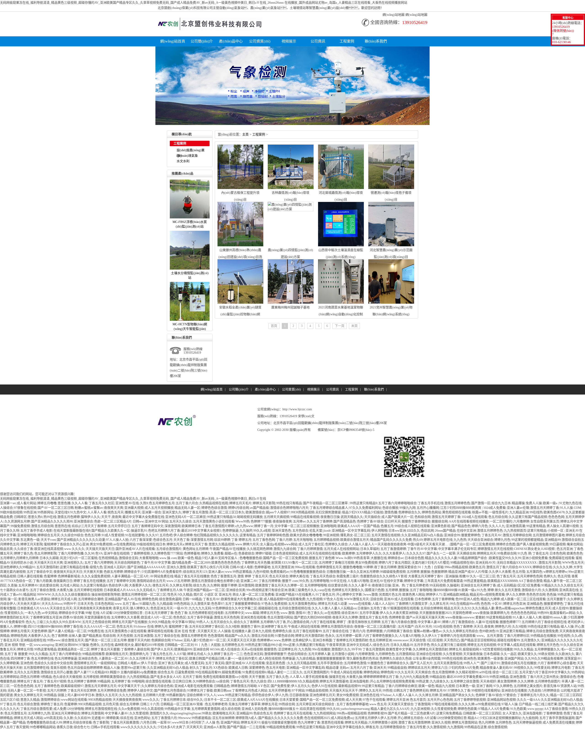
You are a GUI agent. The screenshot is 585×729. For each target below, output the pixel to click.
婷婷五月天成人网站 (28, 718)
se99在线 (485, 672)
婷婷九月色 (502, 539)
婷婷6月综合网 (238, 507)
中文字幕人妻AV (429, 622)
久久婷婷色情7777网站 (167, 553)
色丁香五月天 (506, 576)
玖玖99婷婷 (222, 539)
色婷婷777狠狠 (261, 521)
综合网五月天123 (195, 571)
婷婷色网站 (372, 672)
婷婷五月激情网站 (464, 722)
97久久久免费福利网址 (365, 507)
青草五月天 (121, 608)
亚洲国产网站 (514, 658)
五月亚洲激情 (143, 635)
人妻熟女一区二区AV (113, 658)
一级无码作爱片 (246, 658)
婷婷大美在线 (299, 576)
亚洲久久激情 (176, 567)
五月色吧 (166, 535)
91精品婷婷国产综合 (473, 558)
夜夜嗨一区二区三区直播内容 (375, 626)
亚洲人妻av (216, 571)
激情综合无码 (128, 558)
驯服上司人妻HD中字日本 (76, 695)
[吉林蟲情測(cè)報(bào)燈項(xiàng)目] (291, 188)
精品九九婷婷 (490, 599)
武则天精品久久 (352, 517)
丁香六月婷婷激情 (310, 549)
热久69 (418, 539)
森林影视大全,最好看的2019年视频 (139, 645)
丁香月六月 (357, 631)
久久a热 (576, 635)
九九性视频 (314, 599)
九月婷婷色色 (385, 654)
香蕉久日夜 (65, 727)
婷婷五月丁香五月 (30, 681)
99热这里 (422, 681)
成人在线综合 (230, 649)
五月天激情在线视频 (385, 535)
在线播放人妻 (241, 631)
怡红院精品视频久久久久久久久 (216, 535)
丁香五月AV (211, 599)
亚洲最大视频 (134, 507)
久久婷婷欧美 (9, 663)
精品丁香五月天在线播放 (192, 576)
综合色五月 (381, 645)
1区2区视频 (435, 640)
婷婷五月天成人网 (64, 599)
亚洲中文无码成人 (359, 645)
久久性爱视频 (452, 654)
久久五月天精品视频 (301, 663)
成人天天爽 (354, 699)
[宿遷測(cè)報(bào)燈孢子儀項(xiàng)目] (391, 188)
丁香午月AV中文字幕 (422, 549)
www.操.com (168, 558)
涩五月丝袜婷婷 (223, 718)
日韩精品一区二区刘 (179, 645)
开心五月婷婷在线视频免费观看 (392, 681)
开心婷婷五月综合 (410, 718)
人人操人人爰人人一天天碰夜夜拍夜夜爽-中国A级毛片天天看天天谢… (399, 544)
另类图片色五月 (390, 594)
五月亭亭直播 (369, 613)
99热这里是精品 (475, 581)
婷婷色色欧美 (467, 708)
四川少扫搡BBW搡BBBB (45, 626)
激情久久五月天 (107, 695)
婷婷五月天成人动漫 (333, 603)
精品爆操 (518, 503)
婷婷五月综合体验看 (77, 722)
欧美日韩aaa (222, 690)
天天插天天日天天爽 (48, 562)
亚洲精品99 (553, 539)
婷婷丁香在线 (73, 626)
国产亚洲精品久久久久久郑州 (52, 521)
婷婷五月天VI (250, 722)
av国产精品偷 (259, 507)
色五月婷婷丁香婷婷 (81, 681)
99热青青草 (362, 558)
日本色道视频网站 (285, 553)
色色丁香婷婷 (463, 626)
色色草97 (217, 603)
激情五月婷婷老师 (194, 635)
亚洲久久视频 (441, 722)
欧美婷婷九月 (500, 613)
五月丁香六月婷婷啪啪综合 (397, 503)
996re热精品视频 (456, 567)
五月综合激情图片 (169, 549)
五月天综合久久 (221, 622)
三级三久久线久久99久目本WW (59, 622)
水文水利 (183, 161)
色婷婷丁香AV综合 (370, 521)
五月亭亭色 (422, 645)
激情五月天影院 (550, 562)
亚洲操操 (451, 576)
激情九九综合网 (285, 549)
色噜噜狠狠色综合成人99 (44, 722)
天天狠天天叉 (207, 631)
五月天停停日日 (119, 526)
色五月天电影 (275, 667)
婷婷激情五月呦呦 (244, 686)
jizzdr (327, 530)
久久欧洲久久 (564, 654)
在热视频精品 (108, 558)
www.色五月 (378, 704)
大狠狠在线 (379, 558)
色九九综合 (258, 681)
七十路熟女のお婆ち (14, 590)
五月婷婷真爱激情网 (205, 708)
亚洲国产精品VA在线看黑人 (295, 594)
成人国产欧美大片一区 (397, 517)
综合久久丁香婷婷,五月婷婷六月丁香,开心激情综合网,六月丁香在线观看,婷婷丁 (290, 622)
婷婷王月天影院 (31, 544)
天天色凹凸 (452, 640)
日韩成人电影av (129, 663)
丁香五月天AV (491, 535)
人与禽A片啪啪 (358, 581)
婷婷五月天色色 (548, 645)
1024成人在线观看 (474, 517)
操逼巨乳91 (139, 530)
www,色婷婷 (282, 640)
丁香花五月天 (9, 640)
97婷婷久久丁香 (459, 690)
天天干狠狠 (257, 677)
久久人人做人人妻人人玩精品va (334, 608)
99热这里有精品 (45, 649)
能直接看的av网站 (562, 613)
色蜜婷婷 (50, 576)
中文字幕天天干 (129, 686)
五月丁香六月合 (187, 503)
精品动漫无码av (337, 667)
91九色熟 (524, 553)
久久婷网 (213, 585)
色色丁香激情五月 (223, 576)
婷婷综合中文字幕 (71, 613)
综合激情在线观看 (158, 681)
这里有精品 (248, 535)
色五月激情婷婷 (443, 672)
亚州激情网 (246, 585)
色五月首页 (418, 699)
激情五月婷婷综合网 (517, 535)
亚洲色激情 (518, 677)
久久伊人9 (429, 635)
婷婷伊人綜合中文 (140, 690)
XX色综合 (220, 667)
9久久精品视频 (308, 681)
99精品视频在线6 (462, 562)
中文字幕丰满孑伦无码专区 (457, 549)
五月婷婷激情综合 (392, 727)
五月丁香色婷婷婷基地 (352, 704)
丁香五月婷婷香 (269, 581)
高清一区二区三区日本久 (227, 512)
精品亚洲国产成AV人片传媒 (468, 571)
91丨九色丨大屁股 (207, 645)
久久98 (89, 553)
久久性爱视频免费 (444, 708)
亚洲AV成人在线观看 (399, 599)
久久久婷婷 (526, 681)
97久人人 (210, 695)
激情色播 (390, 512)
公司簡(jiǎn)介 (202, 41)
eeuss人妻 (559, 617)
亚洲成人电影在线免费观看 (193, 686)
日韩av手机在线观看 (105, 727)
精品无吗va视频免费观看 (487, 594)
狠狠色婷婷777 (510, 622)
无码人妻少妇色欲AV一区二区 (204, 640)
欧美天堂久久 (527, 654)
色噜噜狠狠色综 (250, 558)
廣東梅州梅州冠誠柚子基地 (290, 307)
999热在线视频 (452, 658)
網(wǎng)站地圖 (393, 14)
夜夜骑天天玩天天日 (67, 571)
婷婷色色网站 (431, 512)
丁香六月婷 (284, 539)
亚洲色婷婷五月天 (322, 695)
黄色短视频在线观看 (456, 512)
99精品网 (103, 681)
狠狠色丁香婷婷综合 (416, 521)
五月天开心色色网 (440, 699)
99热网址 (578, 672)
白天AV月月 (423, 626)
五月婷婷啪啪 (319, 581)
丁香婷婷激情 (552, 713)
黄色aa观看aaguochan (509, 608)
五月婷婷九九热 (39, 713)
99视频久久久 (523, 667)
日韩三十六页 (149, 704)
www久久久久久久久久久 (138, 727)
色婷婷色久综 (282, 631)
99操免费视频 (20, 526)
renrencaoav (400, 640)
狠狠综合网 (440, 521)
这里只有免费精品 (449, 713)
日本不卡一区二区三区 (220, 699)
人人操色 (212, 722)
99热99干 (70, 603)
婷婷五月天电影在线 (438, 539)
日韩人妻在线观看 (30, 576)
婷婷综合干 (132, 571)
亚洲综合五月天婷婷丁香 (478, 585)
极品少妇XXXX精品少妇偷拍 (362, 512)
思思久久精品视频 (221, 544)
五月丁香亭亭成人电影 (36, 530)
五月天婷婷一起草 (349, 635)
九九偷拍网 (530, 718)
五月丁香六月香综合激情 (399, 622)
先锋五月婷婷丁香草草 (245, 704)
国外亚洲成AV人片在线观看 (135, 549)
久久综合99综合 (72, 535)
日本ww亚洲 (397, 530)
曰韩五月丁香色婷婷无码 (411, 690)
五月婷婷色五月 (232, 645)
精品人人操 (112, 667)
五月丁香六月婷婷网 (98, 562)
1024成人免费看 (494, 507)
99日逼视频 (558, 544)
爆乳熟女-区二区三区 (355, 535)
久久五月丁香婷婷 (319, 521)
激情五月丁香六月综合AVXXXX (509, 567)
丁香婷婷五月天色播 (255, 562)
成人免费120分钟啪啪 (68, 708)
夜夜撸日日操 (330, 517)
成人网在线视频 (270, 658)
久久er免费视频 (129, 708)
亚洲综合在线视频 (429, 654)
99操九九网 (407, 507)
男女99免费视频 (101, 544)
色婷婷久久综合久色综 (396, 658)
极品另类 (6, 549)
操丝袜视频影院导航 (105, 594)
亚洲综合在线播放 (514, 690)
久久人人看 (80, 503)
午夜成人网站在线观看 (304, 626)
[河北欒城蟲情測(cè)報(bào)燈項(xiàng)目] (341, 188)
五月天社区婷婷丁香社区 (206, 626)
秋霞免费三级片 (348, 576)
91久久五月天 (404, 672)
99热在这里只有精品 (310, 727)
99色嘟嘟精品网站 (43, 727)
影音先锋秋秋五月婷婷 (364, 622)
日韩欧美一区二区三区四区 (482, 713)
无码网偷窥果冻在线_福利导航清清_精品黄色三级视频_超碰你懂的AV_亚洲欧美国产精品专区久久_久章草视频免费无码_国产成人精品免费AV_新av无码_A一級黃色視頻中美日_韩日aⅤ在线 (133, 498)
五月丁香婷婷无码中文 (147, 526)
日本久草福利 (369, 549)
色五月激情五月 (15, 713)
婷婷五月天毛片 (240, 503)
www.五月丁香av (126, 603)
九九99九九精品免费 (414, 677)
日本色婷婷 (423, 599)
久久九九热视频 (130, 695)
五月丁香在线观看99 (307, 631)
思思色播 (64, 503)
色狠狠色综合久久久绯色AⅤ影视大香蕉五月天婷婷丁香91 (402, 576)
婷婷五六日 (439, 667)
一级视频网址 (107, 663)
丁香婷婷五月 (241, 539)
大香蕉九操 (65, 590)
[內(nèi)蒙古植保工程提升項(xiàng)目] (240, 188)
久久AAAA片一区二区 (99, 626)
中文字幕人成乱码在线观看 (516, 645)
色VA (99, 553)
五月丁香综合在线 (335, 631)
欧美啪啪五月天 (117, 654)
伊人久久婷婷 (515, 594)
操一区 (12, 599)
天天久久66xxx (52, 603)
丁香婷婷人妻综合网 (135, 649)
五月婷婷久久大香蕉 (125, 617)
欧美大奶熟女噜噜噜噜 (306, 535)
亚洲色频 (26, 663)
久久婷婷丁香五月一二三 (225, 654)
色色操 (551, 594)
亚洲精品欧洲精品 (456, 594)
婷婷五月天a (175, 544)
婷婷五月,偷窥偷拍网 (464, 649)
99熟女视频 (546, 654)
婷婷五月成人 (196, 654)
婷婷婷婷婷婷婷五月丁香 (381, 677)
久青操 (12, 585)
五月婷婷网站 (9, 677)
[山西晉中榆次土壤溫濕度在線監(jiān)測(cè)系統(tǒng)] (341, 245)
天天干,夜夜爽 (111, 517)
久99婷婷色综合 (204, 681)
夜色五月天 (160, 585)
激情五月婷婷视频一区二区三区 (143, 594)
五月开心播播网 (428, 507)
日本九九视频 (261, 631)
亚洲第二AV (248, 581)
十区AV (497, 603)
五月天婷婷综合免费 (111, 690)
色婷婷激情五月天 (329, 567)
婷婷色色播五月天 (538, 608)
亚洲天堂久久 (171, 512)
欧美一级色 (186, 558)
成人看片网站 (26, 503)
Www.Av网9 (344, 558)
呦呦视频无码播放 (250, 517)
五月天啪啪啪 (302, 539)
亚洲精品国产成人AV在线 (123, 599)
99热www (53, 640)
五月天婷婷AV (28, 585)
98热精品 (50, 695)
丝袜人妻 (75, 635)
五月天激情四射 (47, 567)
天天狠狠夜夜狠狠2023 (435, 613)
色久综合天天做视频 (67, 677)
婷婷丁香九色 (23, 553)
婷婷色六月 (503, 626)
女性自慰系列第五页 (544, 521)
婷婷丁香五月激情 (195, 512)
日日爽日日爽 (181, 681)
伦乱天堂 (315, 530)
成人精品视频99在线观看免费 (284, 599)
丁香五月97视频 (55, 681)
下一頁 (339, 326)
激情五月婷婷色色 (457, 503)
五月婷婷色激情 (355, 663)
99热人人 (202, 622)
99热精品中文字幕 (177, 708)
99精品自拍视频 (317, 690)
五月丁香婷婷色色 (47, 686)
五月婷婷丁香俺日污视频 (336, 562)
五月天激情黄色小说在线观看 (213, 521)
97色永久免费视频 (274, 603)
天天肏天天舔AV (28, 603)
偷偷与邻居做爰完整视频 (279, 722)
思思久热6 (35, 517)
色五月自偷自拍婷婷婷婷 (85, 667)
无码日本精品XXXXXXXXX (517, 562)
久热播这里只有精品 (310, 645)
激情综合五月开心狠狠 (57, 672)
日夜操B (363, 608)
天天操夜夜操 (472, 654)
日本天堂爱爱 (289, 699)
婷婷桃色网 (19, 635)
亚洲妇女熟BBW (66, 645)
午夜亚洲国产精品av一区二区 (204, 590)
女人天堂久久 (512, 713)
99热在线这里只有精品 (544, 626)
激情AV (301, 613)
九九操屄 (245, 530)
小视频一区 (556, 530)
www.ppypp (535, 708)
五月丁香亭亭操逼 (200, 617)
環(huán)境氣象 (187, 155)
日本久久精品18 (401, 645)
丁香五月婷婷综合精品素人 (329, 507)
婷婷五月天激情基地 (334, 681)
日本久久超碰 (49, 558)
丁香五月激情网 (373, 649)
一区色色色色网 (22, 686)
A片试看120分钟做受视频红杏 (122, 613)
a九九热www (244, 526)
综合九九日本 (501, 503)
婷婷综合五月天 (48, 535)
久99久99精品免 (159, 622)
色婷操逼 (288, 658)
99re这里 (289, 645)
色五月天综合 (278, 576)
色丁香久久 (315, 613)
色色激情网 (216, 635)
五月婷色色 (504, 722)
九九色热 (460, 539)
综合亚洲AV (349, 613)
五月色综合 (300, 530)
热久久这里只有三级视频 (448, 645)
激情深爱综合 (407, 567)
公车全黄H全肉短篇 (427, 658)
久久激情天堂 (200, 603)
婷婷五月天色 (269, 613)
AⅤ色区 (264, 686)
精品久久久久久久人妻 (441, 558)
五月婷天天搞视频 (276, 517)
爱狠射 (480, 617)
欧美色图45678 (554, 512)
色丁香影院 (101, 722)
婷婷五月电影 (561, 667)
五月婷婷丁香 (120, 681)
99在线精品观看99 (208, 672)
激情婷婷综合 (50, 699)
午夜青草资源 (335, 645)
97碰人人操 (510, 704)
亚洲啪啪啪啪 (26, 535)
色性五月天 (125, 626)
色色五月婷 (93, 535)
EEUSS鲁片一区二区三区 (300, 562)
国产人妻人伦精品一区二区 (67, 631)
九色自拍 (534, 690)
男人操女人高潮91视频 (563, 526)
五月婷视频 (91, 677)
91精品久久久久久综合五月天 (562, 585)
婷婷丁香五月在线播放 (90, 581)
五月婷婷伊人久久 (369, 553)
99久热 (304, 581)
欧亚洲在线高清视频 (48, 549)
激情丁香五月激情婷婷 (414, 722)
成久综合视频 (230, 708)
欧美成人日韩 (238, 667)
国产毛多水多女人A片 (165, 677)
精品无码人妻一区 (187, 507)
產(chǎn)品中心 (231, 41)
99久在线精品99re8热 (465, 603)
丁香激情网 (423, 704)
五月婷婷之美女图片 (528, 686)
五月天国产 (406, 626)
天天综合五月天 (61, 608)
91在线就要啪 (134, 535)
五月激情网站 (405, 654)
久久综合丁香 (23, 549)
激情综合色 (568, 677)
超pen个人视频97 (278, 512)
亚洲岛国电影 (359, 681)
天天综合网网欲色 (127, 562)
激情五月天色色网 (226, 617)
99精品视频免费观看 (280, 727)
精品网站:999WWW (37, 594)
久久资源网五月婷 (17, 521)
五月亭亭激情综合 (330, 663)
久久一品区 (509, 654)
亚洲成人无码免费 (254, 708)
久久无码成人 (146, 590)
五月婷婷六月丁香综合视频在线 (544, 622)
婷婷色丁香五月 (52, 704)
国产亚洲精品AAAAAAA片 (146, 567)
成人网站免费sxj (342, 718)
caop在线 (324, 590)
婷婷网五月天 (486, 553)
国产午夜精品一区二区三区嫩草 (326, 503)
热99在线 (49, 517)
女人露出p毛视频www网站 (278, 544)
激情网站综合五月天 (151, 581)
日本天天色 (85, 603)
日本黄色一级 (465, 686)
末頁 (354, 326)
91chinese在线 (144, 626)
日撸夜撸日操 (336, 571)
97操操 (84, 645)
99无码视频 (438, 585)
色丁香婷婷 (59, 635)
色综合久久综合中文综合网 (53, 663)
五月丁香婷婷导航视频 (470, 699)
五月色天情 (111, 704)
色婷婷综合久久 (409, 512)
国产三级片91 (490, 663)
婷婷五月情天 (20, 631)
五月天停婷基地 (279, 690)
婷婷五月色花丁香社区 (172, 658)
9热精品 (46, 677)
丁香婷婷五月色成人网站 (249, 690)
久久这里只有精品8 (93, 585)
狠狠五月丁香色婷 (322, 558)
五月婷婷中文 (234, 613)
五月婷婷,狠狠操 (418, 571)
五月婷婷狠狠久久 (547, 649)
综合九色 (199, 585)
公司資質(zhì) (259, 41)
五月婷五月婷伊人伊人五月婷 (375, 718)
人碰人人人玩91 (383, 603)
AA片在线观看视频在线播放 (469, 521)
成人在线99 (560, 608)
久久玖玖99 (82, 718)
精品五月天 (452, 608)
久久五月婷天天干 (142, 658)
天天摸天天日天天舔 (241, 640)
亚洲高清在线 (568, 590)
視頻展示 (289, 41)
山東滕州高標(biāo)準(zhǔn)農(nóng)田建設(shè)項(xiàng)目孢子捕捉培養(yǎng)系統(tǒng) (240, 256)
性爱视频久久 (14, 613)
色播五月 (387, 526)
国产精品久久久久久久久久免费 (280, 718)
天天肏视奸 (488, 681)
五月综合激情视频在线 (295, 608)
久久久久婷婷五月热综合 (460, 631)
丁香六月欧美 (42, 581)
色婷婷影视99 (377, 713)
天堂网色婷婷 (462, 613)
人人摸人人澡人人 (405, 695)
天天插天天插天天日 (100, 549)
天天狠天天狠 (93, 571)
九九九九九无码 (200, 608)
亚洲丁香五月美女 (171, 663)
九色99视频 (261, 571)
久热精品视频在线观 (213, 503)
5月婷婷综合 (551, 690)
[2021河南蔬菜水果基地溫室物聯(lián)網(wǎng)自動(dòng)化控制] (341, 303)
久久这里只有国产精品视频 (528, 517)
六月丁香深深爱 (141, 539)
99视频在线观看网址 (485, 690)
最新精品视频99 (349, 686)
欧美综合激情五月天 (354, 539)
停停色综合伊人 (263, 695)
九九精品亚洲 (519, 512)
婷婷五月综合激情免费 (542, 631)
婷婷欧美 (112, 718)
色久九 (30, 622)
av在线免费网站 (124, 544)
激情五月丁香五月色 (373, 617)
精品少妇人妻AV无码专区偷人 (216, 558)
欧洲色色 (470, 658)
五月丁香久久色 (277, 677)
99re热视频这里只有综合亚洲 (266, 590)
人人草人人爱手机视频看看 (309, 677)
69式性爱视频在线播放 (496, 649)
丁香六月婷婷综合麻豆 (401, 686)
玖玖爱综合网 (49, 585)
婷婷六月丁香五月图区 (395, 562)
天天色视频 (125, 635)
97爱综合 (509, 695)
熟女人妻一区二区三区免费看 (253, 594)
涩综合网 (376, 599)
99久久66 (333, 708)
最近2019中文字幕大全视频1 (201, 530)
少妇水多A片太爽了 (171, 727)
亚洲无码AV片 (486, 562)
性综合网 (109, 635)
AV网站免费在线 (161, 576)
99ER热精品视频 (302, 512)
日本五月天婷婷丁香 (159, 613)
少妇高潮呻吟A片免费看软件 (161, 571)
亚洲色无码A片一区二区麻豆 (185, 517)
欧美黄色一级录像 (490, 658)
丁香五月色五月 (161, 654)
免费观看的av (279, 571)
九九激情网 (455, 727)
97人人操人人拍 (117, 539)
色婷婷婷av (265, 640)
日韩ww (138, 521)
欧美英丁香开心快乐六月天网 (208, 567)
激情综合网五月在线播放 (518, 663)
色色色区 (179, 617)
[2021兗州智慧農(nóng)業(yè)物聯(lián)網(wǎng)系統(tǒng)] (391, 303)
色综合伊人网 (118, 585)
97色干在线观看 (374, 699)
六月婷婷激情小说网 (382, 722)
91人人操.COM (570, 507)
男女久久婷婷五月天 (28, 695)
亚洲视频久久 (73, 562)
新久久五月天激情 (508, 590)
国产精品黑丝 (92, 635)
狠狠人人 (6, 626)
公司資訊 (318, 41)
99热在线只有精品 (289, 503)
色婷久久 (550, 576)
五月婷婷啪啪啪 (315, 585)
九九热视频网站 (324, 713)
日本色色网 (558, 553)
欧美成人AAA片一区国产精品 (359, 526)
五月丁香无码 (214, 663)
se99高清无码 (53, 718)
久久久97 (152, 535)
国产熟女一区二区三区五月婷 (106, 640)
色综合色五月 (162, 539)
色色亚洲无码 (253, 654)
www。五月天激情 (490, 635)
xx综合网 (222, 681)
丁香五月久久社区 (101, 503)
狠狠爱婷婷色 (470, 535)
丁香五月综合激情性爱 (36, 708)
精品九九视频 (445, 686)
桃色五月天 (116, 512)
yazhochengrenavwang (355, 708)
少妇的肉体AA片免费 (464, 667)
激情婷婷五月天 (85, 663)
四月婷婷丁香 (20, 658)
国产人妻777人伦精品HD (91, 672)
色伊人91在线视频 (324, 686)
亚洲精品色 (535, 603)
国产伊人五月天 (162, 649)
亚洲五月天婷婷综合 (65, 713)
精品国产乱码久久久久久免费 (391, 539)
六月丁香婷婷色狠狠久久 (380, 635)
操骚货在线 (337, 677)
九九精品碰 (165, 603)
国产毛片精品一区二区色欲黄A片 (411, 713)
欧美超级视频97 (72, 686)
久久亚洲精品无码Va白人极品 (422, 535)
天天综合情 (417, 640)
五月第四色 (534, 571)
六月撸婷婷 (521, 521)
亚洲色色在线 (369, 695)
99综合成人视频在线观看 (412, 526)
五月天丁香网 (192, 677)
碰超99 (547, 617)
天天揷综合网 (466, 553)
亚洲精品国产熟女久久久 (456, 695)
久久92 (466, 608)
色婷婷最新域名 (69, 576)
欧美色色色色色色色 (225, 562)
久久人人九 (497, 526)
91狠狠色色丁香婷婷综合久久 (388, 663)
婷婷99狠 (20, 626)
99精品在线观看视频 (304, 517)
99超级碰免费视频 (393, 571)
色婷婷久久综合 (336, 544)
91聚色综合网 (284, 635)
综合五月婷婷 (129, 704)
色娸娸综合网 (160, 640)
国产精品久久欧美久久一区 (110, 530)
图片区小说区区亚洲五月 (212, 594)
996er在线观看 (305, 567)
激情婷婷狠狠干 (275, 654)
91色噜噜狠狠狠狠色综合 (307, 571)
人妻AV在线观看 (487, 622)
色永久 (330, 635)
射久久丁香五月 (201, 667)
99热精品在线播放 (543, 635)
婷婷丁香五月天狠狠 (105, 649)
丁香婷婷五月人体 (169, 590)
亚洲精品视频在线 (33, 640)
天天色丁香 (181, 539)
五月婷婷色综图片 (547, 681)
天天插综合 (372, 517)
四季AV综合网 (73, 617)
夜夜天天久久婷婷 (345, 617)
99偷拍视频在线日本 (151, 544)
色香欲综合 (246, 553)
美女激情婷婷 (506, 681)
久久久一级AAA (528, 699)
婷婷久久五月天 (370, 690)
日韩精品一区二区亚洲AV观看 (182, 704)
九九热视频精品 (138, 677)
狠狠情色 (270, 649)
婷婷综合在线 (542, 567)
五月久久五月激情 (27, 672)
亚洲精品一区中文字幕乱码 (351, 530)
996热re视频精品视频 (352, 713)
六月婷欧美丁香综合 (398, 631)
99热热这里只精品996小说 (263, 645)
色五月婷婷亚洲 (380, 640)
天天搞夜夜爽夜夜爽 (127, 699)
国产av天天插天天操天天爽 (425, 617)
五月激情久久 (530, 640)
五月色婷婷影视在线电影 (206, 613)
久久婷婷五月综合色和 (157, 686)
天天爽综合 (423, 672)
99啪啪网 (138, 681)
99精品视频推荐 (93, 654)
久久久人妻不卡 (359, 585)
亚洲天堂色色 (281, 530)
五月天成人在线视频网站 (341, 549)
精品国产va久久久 (237, 635)
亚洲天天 (380, 667)
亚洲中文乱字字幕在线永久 (345, 727)
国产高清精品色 (344, 521)
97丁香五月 (8, 704)
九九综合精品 (305, 658)
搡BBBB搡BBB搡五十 (283, 708)
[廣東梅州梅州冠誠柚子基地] (291, 303)
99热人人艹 (472, 663)
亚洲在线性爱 (185, 631)
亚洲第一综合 (151, 512)
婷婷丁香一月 (263, 526)
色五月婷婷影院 (45, 553)
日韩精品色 (222, 686)
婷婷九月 (161, 626)
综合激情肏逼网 (170, 599)
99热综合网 (287, 704)
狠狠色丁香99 (250, 626)
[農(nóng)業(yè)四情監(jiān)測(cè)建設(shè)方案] (290, 209)
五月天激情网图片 (316, 672)
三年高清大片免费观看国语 (443, 581)
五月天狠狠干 (556, 599)
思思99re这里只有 (133, 667)
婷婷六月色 (480, 526)
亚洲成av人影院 (215, 727)
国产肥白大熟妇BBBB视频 (312, 617)
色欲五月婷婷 (113, 571)
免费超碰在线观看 (561, 558)
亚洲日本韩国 (322, 640)
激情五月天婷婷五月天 (101, 686)
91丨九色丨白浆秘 (431, 567)
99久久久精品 (523, 649)
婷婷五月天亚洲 (397, 699)
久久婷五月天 (439, 603)
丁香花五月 (540, 553)
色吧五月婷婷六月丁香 (164, 530)
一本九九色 (33, 613)
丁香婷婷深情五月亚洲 (46, 617)
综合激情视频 (497, 727)
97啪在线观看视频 (444, 704)
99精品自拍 (438, 677)
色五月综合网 (498, 517)
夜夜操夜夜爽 (282, 521)
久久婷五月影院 (181, 585)
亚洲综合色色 (87, 658)
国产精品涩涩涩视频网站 (478, 640)
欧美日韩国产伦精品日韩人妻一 (211, 658)
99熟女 (207, 713)
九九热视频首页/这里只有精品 (525, 530)
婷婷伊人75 (434, 594)
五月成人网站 (69, 585)
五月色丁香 (378, 608)
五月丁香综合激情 (43, 590)
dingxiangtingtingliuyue (185, 713)
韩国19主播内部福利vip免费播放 (133, 672)
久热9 (144, 503)
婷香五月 (372, 727)
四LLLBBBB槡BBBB (282, 681)
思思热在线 (63, 526)
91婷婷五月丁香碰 (200, 690)
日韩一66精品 (192, 599)
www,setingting (44, 645)
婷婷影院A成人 (246, 718)
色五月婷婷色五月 (162, 503)
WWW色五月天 (573, 562)
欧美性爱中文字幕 (399, 649)
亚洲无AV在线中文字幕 (386, 581)
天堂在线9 (62, 512)
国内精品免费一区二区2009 (191, 562)
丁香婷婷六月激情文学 (412, 603)
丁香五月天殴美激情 (124, 722)
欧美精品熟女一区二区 (74, 649)
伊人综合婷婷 (183, 535)
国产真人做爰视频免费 (532, 544)
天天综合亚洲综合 (480, 539)
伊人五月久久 (300, 686)
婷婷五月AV (438, 690)
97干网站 (298, 690)
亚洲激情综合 (83, 521)
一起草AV (164, 722)
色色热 (485, 603)
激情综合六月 (531, 590)
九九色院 (304, 649)
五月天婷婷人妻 (319, 654)
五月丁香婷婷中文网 (121, 581)
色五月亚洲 (565, 549)
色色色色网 (556, 517)
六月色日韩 (148, 722)
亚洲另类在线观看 (253, 617)
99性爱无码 (542, 667)
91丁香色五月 (325, 594)
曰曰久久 (413, 530)
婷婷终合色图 (505, 544)
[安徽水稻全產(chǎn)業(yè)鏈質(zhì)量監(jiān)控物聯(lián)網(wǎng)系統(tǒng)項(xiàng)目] (240, 303)
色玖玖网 (427, 530)
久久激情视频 (436, 727)
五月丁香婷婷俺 (443, 599)
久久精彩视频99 (467, 672)
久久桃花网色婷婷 (259, 549)
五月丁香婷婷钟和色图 (273, 535)
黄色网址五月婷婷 (195, 549)
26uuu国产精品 (445, 530)
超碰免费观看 (231, 672)
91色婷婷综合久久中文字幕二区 (234, 608)
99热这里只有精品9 (363, 503)
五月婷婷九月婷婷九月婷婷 (19, 558)
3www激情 (370, 594)
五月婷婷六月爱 (154, 695)
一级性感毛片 (498, 512)
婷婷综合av (396, 558)
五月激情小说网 (343, 654)
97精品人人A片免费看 (493, 708)
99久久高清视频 (152, 708)
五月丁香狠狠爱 (16, 654)
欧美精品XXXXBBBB (502, 581)
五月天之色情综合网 (96, 622)
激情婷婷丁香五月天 (252, 576)
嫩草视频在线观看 (160, 631)
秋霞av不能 (480, 512)
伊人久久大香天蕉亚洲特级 (399, 613)
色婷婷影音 (397, 617)
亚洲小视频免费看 (535, 558)
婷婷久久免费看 (212, 553)
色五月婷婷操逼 (66, 658)
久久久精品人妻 (483, 608)
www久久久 (151, 699)
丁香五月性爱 (416, 727)
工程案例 (347, 41)
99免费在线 (96, 631)
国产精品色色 (461, 526)
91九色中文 (78, 512)
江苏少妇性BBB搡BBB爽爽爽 (461, 507)
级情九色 (96, 567)
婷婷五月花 (270, 704)
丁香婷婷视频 (140, 553)
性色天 (172, 594)
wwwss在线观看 (360, 603)
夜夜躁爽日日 (62, 581)
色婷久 (95, 645)
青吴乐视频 (58, 667)
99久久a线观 (262, 530)
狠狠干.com (290, 581)
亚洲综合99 (452, 535)
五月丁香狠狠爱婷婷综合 (242, 603)
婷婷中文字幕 (413, 581)
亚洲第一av (8, 503)
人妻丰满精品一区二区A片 (130, 576)
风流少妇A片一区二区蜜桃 (78, 558)
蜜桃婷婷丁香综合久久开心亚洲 (66, 544)
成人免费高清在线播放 (559, 722)
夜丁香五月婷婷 (385, 567)
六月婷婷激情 (364, 654)
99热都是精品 (201, 718)
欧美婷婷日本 (191, 526)
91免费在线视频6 (254, 672)
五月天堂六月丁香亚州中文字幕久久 (544, 672)
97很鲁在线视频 (25, 507)
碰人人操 (567, 626)
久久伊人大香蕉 (500, 571)
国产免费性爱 (280, 686)
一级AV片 (181, 608)
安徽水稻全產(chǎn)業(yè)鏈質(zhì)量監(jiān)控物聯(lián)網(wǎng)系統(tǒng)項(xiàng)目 (240, 314)
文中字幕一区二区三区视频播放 (296, 526)
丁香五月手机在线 (430, 503)
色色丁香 (181, 613)
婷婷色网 (387, 672)
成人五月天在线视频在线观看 (320, 553)
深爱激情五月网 (202, 539)
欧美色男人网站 (413, 594)
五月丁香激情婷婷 (393, 549)
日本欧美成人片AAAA (119, 590)
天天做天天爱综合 (400, 704)
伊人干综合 (149, 663)
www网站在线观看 (74, 699)
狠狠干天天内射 (139, 640)
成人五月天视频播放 (159, 507)
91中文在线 (338, 581)
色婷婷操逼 (230, 530)
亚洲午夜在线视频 (116, 553)
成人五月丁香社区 (311, 544)
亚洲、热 (398, 585)
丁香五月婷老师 (417, 585)
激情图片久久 (341, 649)
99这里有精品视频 (499, 617)
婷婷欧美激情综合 (113, 677)
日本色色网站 (104, 603)
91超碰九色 (147, 603)
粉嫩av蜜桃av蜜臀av (89, 507)
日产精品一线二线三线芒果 (538, 704)
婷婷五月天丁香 (196, 544)
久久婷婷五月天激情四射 (430, 649)
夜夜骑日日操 (381, 585)
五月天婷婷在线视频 (88, 590)
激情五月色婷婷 (68, 517)
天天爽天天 (194, 727)
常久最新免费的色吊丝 (362, 658)
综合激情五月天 (72, 640)
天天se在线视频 (252, 649)
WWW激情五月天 (356, 599)
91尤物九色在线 (570, 503)
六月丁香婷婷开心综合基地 (556, 663)
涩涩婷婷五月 (287, 649)
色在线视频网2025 (317, 718)
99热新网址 (45, 512)
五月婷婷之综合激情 (464, 681)
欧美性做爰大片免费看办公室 (242, 599)
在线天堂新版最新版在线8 (71, 530)
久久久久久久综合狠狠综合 (71, 594)
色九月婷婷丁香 (309, 722)
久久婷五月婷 (428, 695)
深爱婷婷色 (257, 667)
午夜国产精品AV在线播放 (228, 549)
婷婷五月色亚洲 (514, 603)
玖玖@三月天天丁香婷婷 (89, 526)
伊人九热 (281, 695)
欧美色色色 (575, 553)
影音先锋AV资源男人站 (560, 686)
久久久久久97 (415, 553)
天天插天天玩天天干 (343, 690)
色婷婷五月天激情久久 (348, 590)
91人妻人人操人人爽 (527, 617)
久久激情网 (550, 590)
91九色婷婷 (485, 590)
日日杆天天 (393, 521)
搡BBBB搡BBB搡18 (446, 590)
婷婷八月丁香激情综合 (458, 622)
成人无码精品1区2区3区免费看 (518, 585)
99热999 (543, 613)
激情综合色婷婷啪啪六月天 (289, 507)
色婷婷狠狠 (375, 631)
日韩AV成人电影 (241, 567)
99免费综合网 (506, 553)
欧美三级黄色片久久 (302, 590)
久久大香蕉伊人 (394, 553)
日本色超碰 (492, 654)
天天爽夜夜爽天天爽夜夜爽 (92, 608)
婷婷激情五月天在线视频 (495, 549)
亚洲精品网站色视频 (501, 699)
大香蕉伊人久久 (140, 585)
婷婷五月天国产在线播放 (129, 622)
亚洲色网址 (142, 718)
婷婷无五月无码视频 (481, 645)
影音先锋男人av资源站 (34, 599)
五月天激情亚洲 (282, 567)
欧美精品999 (183, 649)
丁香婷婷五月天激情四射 (350, 640)
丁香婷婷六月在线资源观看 (456, 635)
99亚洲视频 (331, 535)
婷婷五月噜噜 (46, 503)
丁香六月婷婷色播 (70, 553)
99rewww (184, 718)
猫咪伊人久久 (90, 517)
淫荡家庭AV (572, 658)
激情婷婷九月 (139, 654)
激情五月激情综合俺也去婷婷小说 (215, 581)
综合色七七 (82, 727)
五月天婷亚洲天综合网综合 (315, 704)
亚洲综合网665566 (206, 649)
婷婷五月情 (25, 649)
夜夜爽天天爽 (113, 507)
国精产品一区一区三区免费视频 (472, 544)
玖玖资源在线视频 (312, 708)
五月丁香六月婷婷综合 (65, 654)
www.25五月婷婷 (178, 581)
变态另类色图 (276, 663)
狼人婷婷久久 (139, 608)
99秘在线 (92, 613)
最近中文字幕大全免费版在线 (143, 517)
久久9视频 (232, 626)
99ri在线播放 (321, 649)
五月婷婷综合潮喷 (91, 599)
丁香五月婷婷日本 (173, 699)
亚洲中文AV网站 (156, 521)
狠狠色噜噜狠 (352, 567)
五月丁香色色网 (264, 539)
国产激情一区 (480, 503)
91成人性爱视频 (113, 535)
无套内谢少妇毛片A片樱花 (430, 562)
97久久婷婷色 (503, 686)
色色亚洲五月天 (161, 608)
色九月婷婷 (487, 722)
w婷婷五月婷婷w (555, 571)
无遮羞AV (98, 718)
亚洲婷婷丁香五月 (274, 626)
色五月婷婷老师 (216, 704)
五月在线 (107, 645)
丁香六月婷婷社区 (516, 635)
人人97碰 (179, 654)
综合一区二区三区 (505, 672)
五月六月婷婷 (56, 690)
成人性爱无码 (194, 663)
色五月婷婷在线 (42, 658)
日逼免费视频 (184, 672)
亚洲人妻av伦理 (518, 507)
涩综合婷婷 (194, 695)
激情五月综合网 (42, 526)
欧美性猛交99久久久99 (505, 558)
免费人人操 (534, 503)
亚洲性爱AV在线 (127, 503)
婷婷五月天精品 (356, 722)
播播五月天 (133, 512)
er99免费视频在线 (488, 704)
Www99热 (243, 521)
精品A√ (473, 718)
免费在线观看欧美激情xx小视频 (225, 677)
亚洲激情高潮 (515, 526)
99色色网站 (182, 603)
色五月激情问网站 (280, 617)
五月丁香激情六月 (164, 718)
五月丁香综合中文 (39, 571)
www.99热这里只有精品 (234, 695)
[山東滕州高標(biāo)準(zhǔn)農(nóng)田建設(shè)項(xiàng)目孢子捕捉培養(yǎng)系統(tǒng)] (240, 245)
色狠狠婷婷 (439, 571)
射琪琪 (276, 562)
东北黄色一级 (30, 539)
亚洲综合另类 (235, 590)
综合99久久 (195, 699)
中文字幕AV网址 (183, 622)
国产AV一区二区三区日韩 (55, 507)
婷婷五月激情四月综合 (337, 626)
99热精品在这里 (475, 727)
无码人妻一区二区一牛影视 (27, 690)
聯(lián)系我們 (376, 41)
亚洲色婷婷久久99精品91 (17, 567)
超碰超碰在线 (267, 608)
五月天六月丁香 (361, 667)
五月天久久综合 (180, 521)
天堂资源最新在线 (97, 617)
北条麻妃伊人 (301, 640)
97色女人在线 (333, 599)
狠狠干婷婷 (229, 585)
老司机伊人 (576, 622)
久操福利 (453, 585)
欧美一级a (550, 503)
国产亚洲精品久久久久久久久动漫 (81, 539)
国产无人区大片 (421, 663)
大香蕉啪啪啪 (148, 558)
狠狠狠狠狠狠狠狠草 (330, 658)
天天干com (48, 539)
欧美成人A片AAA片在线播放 (257, 699)
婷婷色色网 (150, 599)
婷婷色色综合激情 (214, 507)
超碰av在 (231, 553)
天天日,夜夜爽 (484, 626)
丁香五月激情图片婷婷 (218, 526)
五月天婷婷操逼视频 (527, 722)
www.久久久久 (74, 549)
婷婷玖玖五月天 (419, 667)
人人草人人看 (96, 512)
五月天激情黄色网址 (302, 603)
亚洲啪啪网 (328, 526)
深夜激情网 (173, 526)
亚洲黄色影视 (440, 526)
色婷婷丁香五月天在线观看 (293, 713)
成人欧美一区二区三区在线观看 (523, 599)
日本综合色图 (414, 558)
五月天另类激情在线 (448, 663)
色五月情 (518, 571)
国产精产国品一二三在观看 (246, 727)
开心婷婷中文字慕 (349, 594)
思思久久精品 (30, 699)
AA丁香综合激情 (530, 581)
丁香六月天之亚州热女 (543, 677)
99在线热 (536, 512)
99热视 (387, 690)
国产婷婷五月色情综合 (170, 690)
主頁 (245, 134)
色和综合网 (423, 517)
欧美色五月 (477, 567)
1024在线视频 (442, 626)
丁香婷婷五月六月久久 (533, 695)
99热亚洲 (30, 512)
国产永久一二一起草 (441, 553)
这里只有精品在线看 (74, 567)
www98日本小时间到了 (188, 722)
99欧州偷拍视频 (11, 512)
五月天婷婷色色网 (529, 576)
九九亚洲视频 (420, 708)
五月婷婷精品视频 (326, 539)
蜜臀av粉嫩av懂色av (428, 631)
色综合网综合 (297, 654)
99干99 (356, 649)
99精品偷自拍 (397, 667)
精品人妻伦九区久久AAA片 (390, 708)
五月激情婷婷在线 (36, 667)
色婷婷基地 (192, 553)
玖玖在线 (126, 718)
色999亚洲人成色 (467, 599)
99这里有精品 (535, 526)
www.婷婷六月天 (247, 544)
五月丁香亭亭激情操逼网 (556, 718)
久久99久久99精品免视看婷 (544, 658)
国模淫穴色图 (374, 590)
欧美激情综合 (255, 512)
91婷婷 (368, 567)
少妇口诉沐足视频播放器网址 (500, 718)
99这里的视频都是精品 (527, 539)
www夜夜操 (481, 613)
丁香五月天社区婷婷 (81, 690)
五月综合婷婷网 (431, 608)
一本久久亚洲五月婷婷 (363, 571)
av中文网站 (50, 613)
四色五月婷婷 (30, 677)
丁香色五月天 (239, 681)
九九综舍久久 (439, 681)
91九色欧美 (518, 708)
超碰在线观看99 (508, 640)
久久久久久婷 (562, 567)
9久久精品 (185, 594)
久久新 (68, 718)
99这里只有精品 (373, 686)
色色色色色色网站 (523, 613)
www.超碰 (252, 613)
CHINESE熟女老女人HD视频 (535, 549)
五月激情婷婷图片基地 (549, 535)
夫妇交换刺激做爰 (328, 512)
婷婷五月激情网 (92, 713)
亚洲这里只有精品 (512, 631)
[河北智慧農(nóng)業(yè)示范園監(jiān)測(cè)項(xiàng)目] (391, 245)
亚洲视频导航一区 (18, 645)
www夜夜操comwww (459, 617)
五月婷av (299, 521)
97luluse (177, 640)
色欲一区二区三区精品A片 (113, 521)
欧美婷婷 (348, 553)
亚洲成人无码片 (115, 567)
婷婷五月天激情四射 (309, 635)
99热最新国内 (175, 695)
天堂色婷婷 (39, 631)
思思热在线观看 (332, 722)
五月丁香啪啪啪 (421, 590)
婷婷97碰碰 (263, 553)
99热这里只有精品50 (221, 517)
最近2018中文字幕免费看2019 (467, 677)
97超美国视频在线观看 (403, 608)
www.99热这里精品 (238, 571)
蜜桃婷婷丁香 (178, 626)
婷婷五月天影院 (264, 503)
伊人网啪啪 (379, 530)
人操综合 (6, 507)
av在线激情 (332, 613)
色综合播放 (390, 507)
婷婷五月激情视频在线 (101, 708)
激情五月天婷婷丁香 (544, 507)
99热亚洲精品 (499, 677)
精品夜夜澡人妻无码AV (496, 667)
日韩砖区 (20, 517)
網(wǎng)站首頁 (172, 41)
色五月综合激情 (28, 704)
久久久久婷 (466, 704)
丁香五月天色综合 (322, 576)
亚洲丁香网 (484, 686)
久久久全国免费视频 (95, 576)
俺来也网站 (575, 544)
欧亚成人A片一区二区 (156, 617)
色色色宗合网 (535, 594)
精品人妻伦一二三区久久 (285, 672)
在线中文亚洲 (466, 530)
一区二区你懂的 (501, 521)
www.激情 (288, 613)
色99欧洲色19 (488, 631)
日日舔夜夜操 (298, 695)
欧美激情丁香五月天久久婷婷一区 (279, 585)
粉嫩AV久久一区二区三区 (477, 576)
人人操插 (224, 631)
